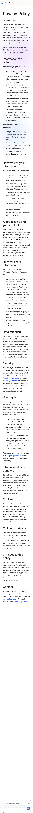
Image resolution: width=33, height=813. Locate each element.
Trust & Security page (11, 378)
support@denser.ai (14, 456)
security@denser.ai (10, 381)
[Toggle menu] (30, 3)
